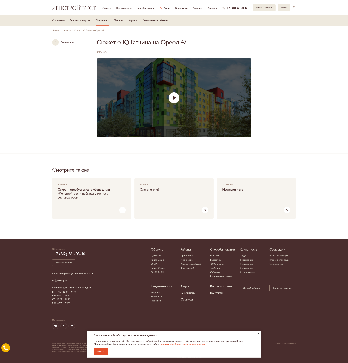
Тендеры (118, 20)
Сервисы (187, 299)
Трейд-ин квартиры (282, 288)
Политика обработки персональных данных (182, 344)
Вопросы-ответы (221, 286)
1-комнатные (246, 259)
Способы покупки (222, 249)
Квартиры (156, 292)
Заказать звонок (264, 7)
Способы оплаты (145, 8)
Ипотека (214, 255)
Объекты (106, 8)
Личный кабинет (251, 288)
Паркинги (156, 300)
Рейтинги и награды (80, 20)
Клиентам (197, 8)
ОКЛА (154, 264)
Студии (243, 255)
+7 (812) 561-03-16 (68, 254)
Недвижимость (123, 8)
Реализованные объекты (155, 20)
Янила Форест (158, 268)
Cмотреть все (276, 264)
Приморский (187, 255)
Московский (187, 259)
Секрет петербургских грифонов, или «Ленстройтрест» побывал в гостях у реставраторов (84, 193)
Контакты (212, 8)
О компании (181, 8)
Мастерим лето (232, 190)
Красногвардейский (191, 264)
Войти (284, 7)
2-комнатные (246, 264)
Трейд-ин (215, 268)
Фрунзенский (187, 268)
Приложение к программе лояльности (190, 358)
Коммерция (156, 296)
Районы (186, 249)
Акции (167, 8)
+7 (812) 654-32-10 (237, 8)
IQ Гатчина (156, 255)
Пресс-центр (102, 20)
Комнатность (248, 249)
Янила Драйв (157, 259)
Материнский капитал (221, 276)
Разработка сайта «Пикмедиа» (286, 343)
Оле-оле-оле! (149, 190)
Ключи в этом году (279, 259)
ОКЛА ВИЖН (158, 272)
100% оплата (216, 264)
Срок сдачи (277, 249)
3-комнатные (246, 268)
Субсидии (215, 272)
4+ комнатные (247, 272)
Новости (67, 30)
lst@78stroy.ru (59, 280)
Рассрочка (215, 259)
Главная (55, 30)
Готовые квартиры (278, 255)
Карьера (133, 20)
